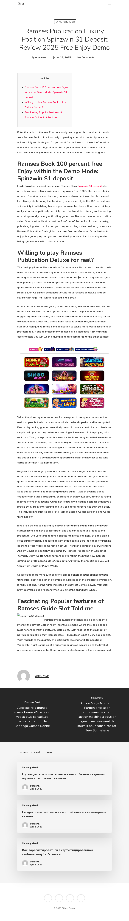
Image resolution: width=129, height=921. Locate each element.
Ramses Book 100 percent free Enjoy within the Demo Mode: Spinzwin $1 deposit (46, 92)
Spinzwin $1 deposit (90, 186)
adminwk (40, 57)
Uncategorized (65, 21)
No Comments (85, 57)
